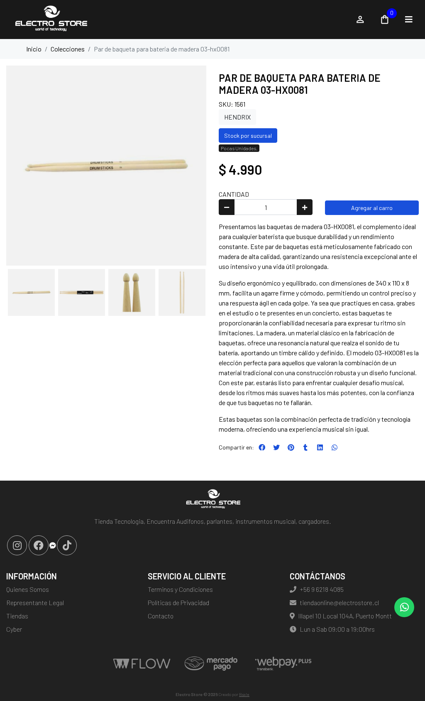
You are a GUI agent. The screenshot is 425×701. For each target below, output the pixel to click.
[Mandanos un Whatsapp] (404, 607)
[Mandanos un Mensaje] (52, 545)
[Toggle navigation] (409, 19)
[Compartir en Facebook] (262, 447)
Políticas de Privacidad (178, 602)
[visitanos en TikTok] (67, 545)
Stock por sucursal (248, 135)
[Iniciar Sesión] (360, 19)
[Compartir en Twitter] (276, 447)
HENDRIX (237, 117)
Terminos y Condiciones (180, 589)
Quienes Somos (27, 589)
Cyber (14, 629)
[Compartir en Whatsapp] (334, 447)
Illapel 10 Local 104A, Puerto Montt (345, 616)
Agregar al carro (372, 207)
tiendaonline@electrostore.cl (339, 602)
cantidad (234, 194)
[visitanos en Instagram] (17, 545)
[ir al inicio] (212, 499)
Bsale (244, 694)
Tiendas (17, 616)
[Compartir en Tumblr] (305, 447)
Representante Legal (35, 602)
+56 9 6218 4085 (322, 589)
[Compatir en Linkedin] (320, 447)
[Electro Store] (176, 19)
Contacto (160, 616)
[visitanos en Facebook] (39, 545)
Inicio (34, 49)
